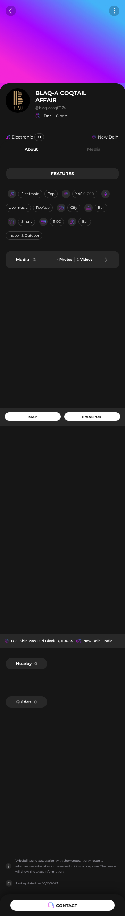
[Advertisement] (62, 338)
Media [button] (93, 149)
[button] (31, 149)
